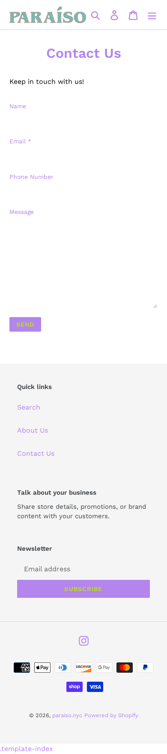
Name (17, 106)
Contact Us (35, 453)
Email (20, 141)
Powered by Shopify (111, 715)
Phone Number (31, 176)
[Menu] (152, 14)
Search (28, 407)
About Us (32, 430)
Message (21, 211)
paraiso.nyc (67, 715)
